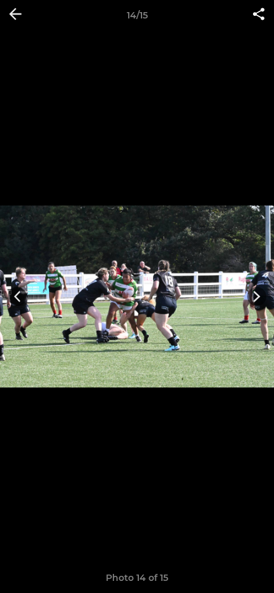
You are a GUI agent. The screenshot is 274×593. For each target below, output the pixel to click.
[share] (258, 15)
